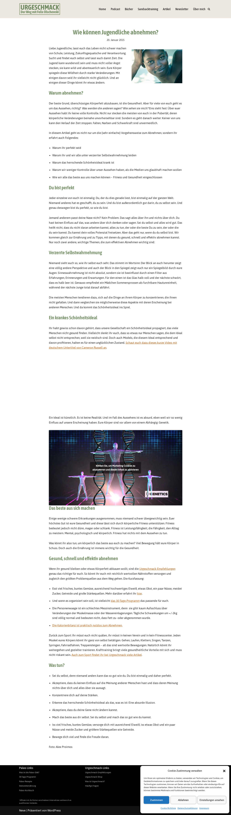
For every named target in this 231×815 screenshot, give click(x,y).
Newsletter (181, 9)
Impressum (204, 808)
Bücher (129, 9)
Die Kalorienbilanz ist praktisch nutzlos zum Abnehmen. (87, 625)
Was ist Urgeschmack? (95, 781)
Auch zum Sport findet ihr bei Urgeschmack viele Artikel (107, 655)
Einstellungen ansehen (212, 800)
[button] (224, 771)
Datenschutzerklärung (188, 808)
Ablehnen (183, 800)
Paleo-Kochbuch (26, 790)
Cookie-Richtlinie (168, 808)
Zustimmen (156, 800)
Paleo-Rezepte (25, 781)
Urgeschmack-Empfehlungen (157, 568)
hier (139, 593)
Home (102, 9)
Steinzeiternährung (27, 786)
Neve (22, 810)
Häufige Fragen (92, 786)
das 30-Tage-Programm (125, 600)
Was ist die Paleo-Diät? (29, 772)
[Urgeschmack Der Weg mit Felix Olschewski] (39, 9)
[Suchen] (209, 9)
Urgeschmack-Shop (93, 777)
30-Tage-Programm (27, 777)
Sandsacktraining (148, 9)
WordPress (54, 810)
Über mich (199, 9)
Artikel (167, 9)
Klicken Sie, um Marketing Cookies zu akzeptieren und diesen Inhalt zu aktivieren (116, 467)
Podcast (115, 9)
